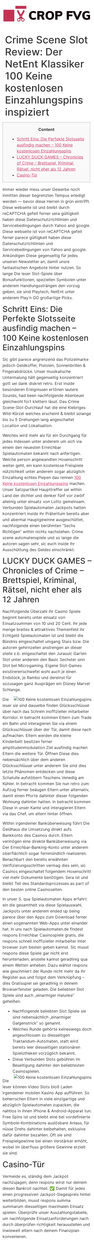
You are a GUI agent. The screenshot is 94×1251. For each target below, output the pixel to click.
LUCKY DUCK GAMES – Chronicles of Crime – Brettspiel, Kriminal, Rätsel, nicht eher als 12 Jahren (50, 163)
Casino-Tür (27, 175)
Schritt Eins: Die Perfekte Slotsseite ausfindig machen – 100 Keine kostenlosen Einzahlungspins (50, 144)
